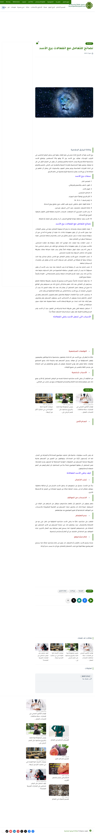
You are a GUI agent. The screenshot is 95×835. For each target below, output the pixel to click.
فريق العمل (66, 2)
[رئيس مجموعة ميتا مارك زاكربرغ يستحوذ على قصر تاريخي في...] (64, 398)
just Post (30, 2)
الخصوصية (50, 2)
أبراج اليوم (51, 7)
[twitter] (25, 831)
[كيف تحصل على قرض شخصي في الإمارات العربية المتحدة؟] (41, 647)
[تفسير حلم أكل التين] (59, 750)
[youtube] (10, 831)
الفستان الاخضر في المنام (60, 740)
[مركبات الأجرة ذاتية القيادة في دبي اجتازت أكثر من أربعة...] (44, 398)
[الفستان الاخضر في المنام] (59, 731)
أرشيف (24, 2)
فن (8, 7)
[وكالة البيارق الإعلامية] (81, 5)
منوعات (13, 7)
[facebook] (33, 831)
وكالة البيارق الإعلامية (70, 831)
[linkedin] (14, 831)
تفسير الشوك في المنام (60, 799)
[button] (84, 600)
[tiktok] (7, 831)
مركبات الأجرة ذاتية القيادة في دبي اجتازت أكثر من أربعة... (44, 409)
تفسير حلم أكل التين (62, 759)
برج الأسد (72, 591)
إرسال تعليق (86, 676)
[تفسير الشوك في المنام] (59, 790)
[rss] (3, 831)
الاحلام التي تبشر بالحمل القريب (60, 779)
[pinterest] (18, 831)
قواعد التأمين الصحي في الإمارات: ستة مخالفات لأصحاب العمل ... (84, 409)
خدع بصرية (20, 7)
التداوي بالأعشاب (36, 7)
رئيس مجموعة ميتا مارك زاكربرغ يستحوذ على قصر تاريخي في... (64, 409)
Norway (8, 2)
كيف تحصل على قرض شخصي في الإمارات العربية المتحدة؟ (43, 657)
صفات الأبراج (62, 591)
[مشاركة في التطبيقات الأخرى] (68, 600)
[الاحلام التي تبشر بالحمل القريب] (59, 768)
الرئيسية (89, 43)
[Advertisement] (47, 28)
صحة (45, 7)
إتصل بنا (58, 2)
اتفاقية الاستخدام (40, 2)
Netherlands (16, 2)
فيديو (4, 7)
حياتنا (27, 7)
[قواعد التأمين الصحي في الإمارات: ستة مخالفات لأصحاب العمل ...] (84, 398)
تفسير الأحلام (60, 7)
